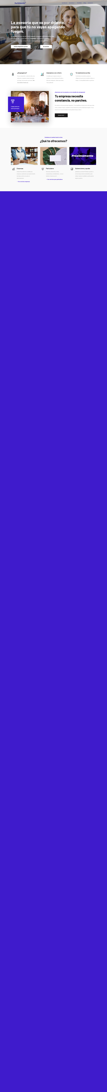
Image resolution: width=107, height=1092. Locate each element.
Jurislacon (64, 3)
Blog (85, 3)
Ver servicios (46, 46)
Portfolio (79, 3)
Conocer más (61, 115)
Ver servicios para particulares (55, 179)
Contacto (90, 3)
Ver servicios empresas (24, 181)
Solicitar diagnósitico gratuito (21, 46)
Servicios (71, 3)
